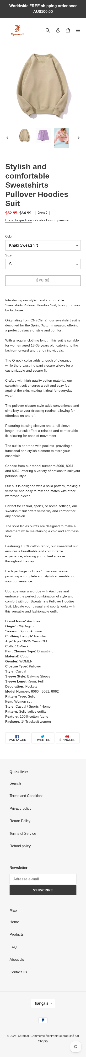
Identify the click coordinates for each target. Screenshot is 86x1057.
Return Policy (20, 821)
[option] (24, 135)
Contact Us (18, 972)
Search (15, 783)
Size (8, 255)
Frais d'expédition (18, 220)
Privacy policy (21, 808)
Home (14, 922)
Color (8, 236)
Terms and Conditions (26, 796)
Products (17, 934)
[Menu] (78, 30)
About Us (17, 959)
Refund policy (20, 846)
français (41, 1003)
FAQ (13, 947)
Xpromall (24, 1036)
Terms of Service (23, 833)
